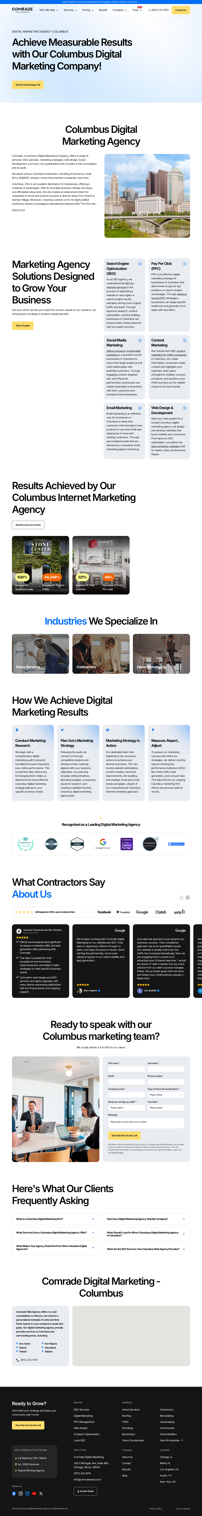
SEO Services (81, 1409)
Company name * (116, 1089)
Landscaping (167, 1421)
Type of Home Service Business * (163, 1089)
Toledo (23, 1351)
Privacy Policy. (117, 1152)
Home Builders (168, 1434)
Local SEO (79, 1440)
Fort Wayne (51, 1343)
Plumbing (127, 1428)
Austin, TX (165, 1475)
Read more (18, 210)
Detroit (22, 1347)
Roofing (126, 1415)
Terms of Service (182, 1509)
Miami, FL (165, 1463)
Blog (124, 1475)
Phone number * (155, 1076)
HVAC (125, 1421)
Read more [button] (143, 978)
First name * (114, 1063)
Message (112, 1115)
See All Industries (170, 1440)
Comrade (17, 155)
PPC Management (84, 1421)
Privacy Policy (156, 1509)
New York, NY (168, 1481)
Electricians (128, 1434)
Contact (126, 1463)
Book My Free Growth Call (124, 1135)
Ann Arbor (24, 1343)
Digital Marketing (83, 1415)
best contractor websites (165, 446)
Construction (167, 1428)
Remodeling (166, 1415)
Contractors (166, 1409)
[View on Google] (79, 991)
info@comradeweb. (87, 1479)
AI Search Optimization (86, 1434)
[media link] (14, 1494)
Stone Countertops (133, 1440)
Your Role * (152, 1102)
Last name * (153, 1063)
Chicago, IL (166, 1457)
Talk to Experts (23, 325)
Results (103, 10)
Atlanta (48, 1351)
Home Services (130, 1409)
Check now (132, 2)
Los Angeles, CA (169, 1469)
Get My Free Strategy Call (28, 84)
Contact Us (180, 10)
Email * (111, 1076)
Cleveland (50, 1347)
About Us (127, 1457)
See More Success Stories (28, 524)
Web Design (81, 1428)
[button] (190, 961)
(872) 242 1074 (82, 1473)
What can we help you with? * (122, 1102)
